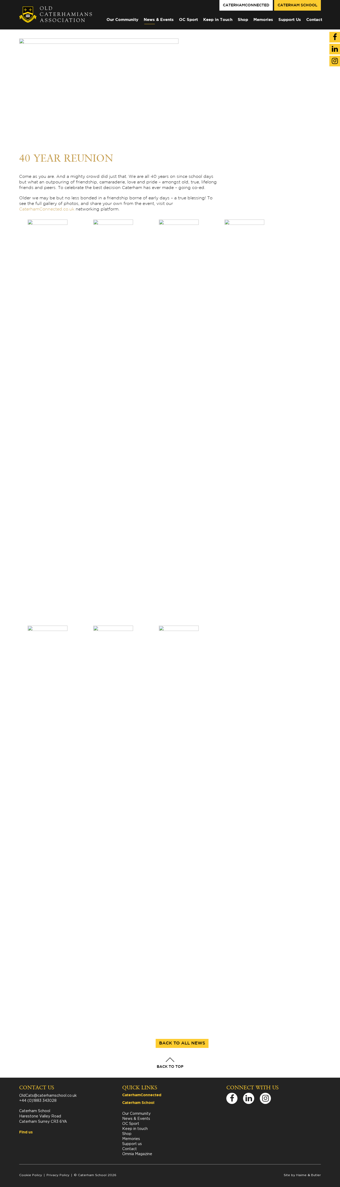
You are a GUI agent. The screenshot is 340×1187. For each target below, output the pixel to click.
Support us (132, 1144)
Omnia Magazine (137, 1154)
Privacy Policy (57, 1175)
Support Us (289, 19)
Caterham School (297, 5)
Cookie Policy (30, 1175)
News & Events (159, 19)
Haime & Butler (308, 1175)
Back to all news (182, 1043)
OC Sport (188, 19)
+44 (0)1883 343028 (38, 1100)
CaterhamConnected (246, 5)
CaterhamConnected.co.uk (46, 209)
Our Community (122, 19)
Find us (26, 1132)
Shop (243, 19)
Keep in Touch (217, 19)
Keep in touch (135, 1128)
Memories (263, 19)
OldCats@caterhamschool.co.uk (48, 1095)
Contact (314, 19)
